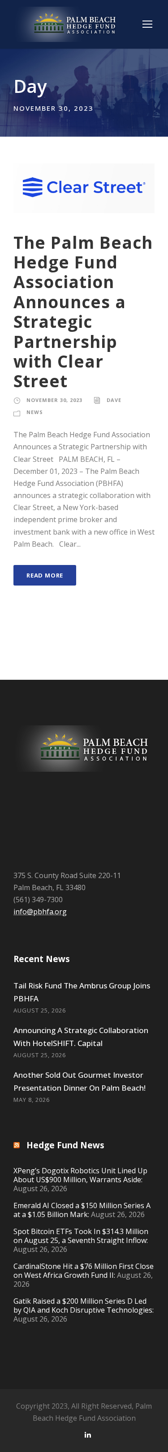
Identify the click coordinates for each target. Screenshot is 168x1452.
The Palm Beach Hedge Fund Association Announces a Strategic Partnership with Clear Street (83, 312)
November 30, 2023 (54, 400)
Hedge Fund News (65, 1145)
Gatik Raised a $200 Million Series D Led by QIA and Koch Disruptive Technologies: (83, 1305)
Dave (114, 400)
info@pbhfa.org (40, 911)
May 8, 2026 (31, 1100)
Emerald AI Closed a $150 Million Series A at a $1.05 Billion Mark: (82, 1210)
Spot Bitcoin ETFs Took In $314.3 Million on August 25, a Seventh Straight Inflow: (80, 1235)
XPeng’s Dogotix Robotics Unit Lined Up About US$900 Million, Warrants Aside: (80, 1175)
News (34, 412)
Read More (44, 575)
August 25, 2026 (39, 1010)
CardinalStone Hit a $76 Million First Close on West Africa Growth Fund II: (83, 1270)
